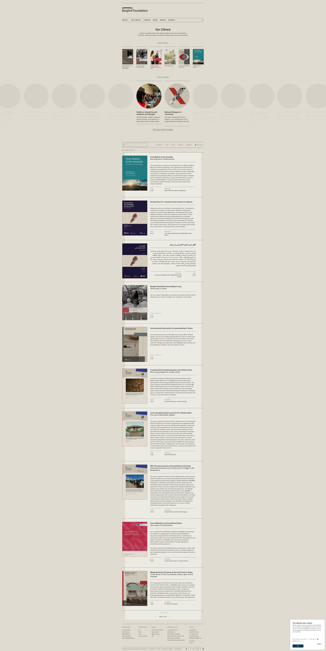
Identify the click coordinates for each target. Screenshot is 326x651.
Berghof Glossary (125, 632)
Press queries (192, 640)
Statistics (312, 639)
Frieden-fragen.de (171, 632)
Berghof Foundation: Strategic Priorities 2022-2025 (155, 67)
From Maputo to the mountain (197, 66)
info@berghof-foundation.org (195, 638)
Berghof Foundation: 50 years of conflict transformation (127, 67)
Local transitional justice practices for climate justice (171, 413)
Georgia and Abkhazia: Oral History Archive (176, 640)
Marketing (296, 641)
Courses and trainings (142, 636)
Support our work (155, 632)
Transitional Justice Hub (172, 630)
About (125, 20)
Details (319, 644)
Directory (191, 642)
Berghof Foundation (135, 9)
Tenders (140, 632)
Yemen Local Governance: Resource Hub (175, 636)
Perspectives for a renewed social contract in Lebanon (171, 201)
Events (139, 634)
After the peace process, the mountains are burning (172, 467)
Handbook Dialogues (126, 636)
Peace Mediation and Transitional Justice (166, 524)
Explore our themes (156, 634)
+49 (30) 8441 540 (194, 634)
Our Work (136, 20)
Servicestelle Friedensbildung (173, 634)
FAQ (152, 636)
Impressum (153, 649)
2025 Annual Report (126, 630)
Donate (171, 20)
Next (202, 612)
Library (147, 20)
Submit (124, 145)
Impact (163, 20)
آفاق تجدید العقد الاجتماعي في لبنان (183, 244)
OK (298, 646)
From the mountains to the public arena (184, 66)
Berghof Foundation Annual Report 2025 (140, 66)
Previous (123, 612)
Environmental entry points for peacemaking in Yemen (171, 328)
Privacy (159, 649)
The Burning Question (169, 66)
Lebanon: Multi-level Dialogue (173, 638)
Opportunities (142, 627)
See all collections (163, 130)
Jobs (139, 630)
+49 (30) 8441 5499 (195, 636)
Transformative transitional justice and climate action (171, 371)
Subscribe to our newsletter (157, 630)
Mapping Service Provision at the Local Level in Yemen (171, 574)
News (155, 20)
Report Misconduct (167, 649)
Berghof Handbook (126, 634)
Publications (126, 627)
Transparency (178, 649)
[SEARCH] (203, 20)
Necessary (299, 639)
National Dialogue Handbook (128, 638)
